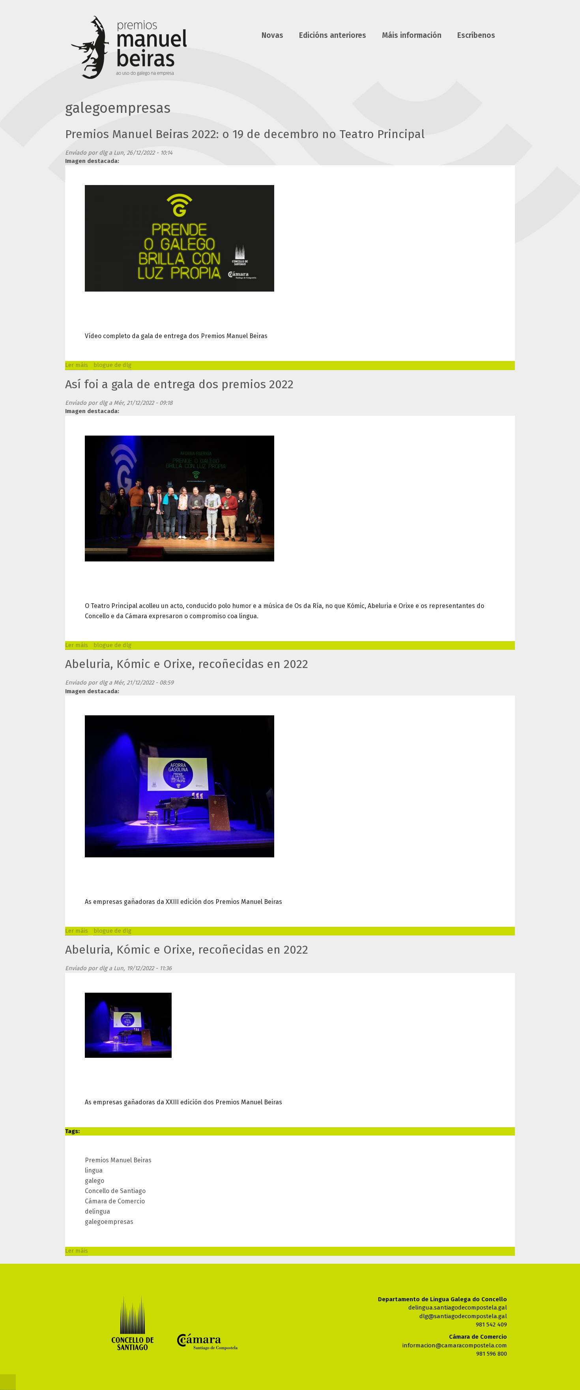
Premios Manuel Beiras (118, 1160)
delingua (97, 1211)
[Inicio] (129, 49)
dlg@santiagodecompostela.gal (463, 1316)
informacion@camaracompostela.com (454, 1345)
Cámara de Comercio (115, 1201)
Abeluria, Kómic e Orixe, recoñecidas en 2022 (186, 664)
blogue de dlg (112, 365)
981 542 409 (491, 1324)
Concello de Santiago (115, 1191)
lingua (94, 1170)
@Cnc (8, 1382)
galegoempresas (109, 1221)
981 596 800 (491, 1353)
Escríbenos (476, 35)
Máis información (412, 35)
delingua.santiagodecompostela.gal (457, 1307)
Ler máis (76, 365)
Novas (272, 35)
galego (94, 1180)
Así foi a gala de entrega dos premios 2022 (179, 384)
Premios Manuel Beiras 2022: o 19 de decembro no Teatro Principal (245, 134)
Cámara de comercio (207, 1342)
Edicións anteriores (332, 35)
